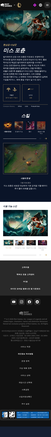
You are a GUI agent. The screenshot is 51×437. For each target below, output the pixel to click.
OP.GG (20, 106)
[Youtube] (13, 301)
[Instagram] (21, 301)
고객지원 (25, 267)
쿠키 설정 (26, 404)
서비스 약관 (25, 347)
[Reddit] (37, 301)
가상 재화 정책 (25, 368)
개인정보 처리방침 (25, 354)
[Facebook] (29, 301)
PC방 (25, 282)
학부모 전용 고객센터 (25, 274)
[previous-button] (40, 138)
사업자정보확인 (25, 397)
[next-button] (46, 138)
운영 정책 (26, 361)
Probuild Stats (35, 106)
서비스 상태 (25, 375)
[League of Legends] (19, 5)
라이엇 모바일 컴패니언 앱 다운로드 (25, 289)
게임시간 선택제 (25, 382)
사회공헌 (25, 390)
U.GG (26, 106)
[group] (24, 127)
